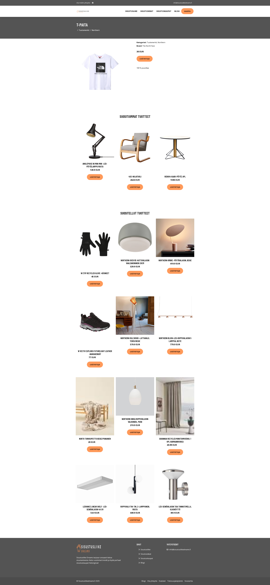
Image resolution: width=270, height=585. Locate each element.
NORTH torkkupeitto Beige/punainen (95, 438)
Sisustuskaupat (163, 11)
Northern (96, 30)
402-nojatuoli (135, 176)
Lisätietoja (145, 59)
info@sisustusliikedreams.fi (182, 3)
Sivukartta (189, 581)
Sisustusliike (131, 11)
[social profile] (92, 3)
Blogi (177, 11)
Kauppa (187, 11)
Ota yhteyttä (152, 581)
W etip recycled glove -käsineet (95, 273)
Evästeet (162, 581)
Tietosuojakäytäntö (175, 581)
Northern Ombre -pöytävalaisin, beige (175, 260)
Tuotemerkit (84, 30)
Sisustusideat (146, 11)
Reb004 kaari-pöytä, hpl (175, 176)
